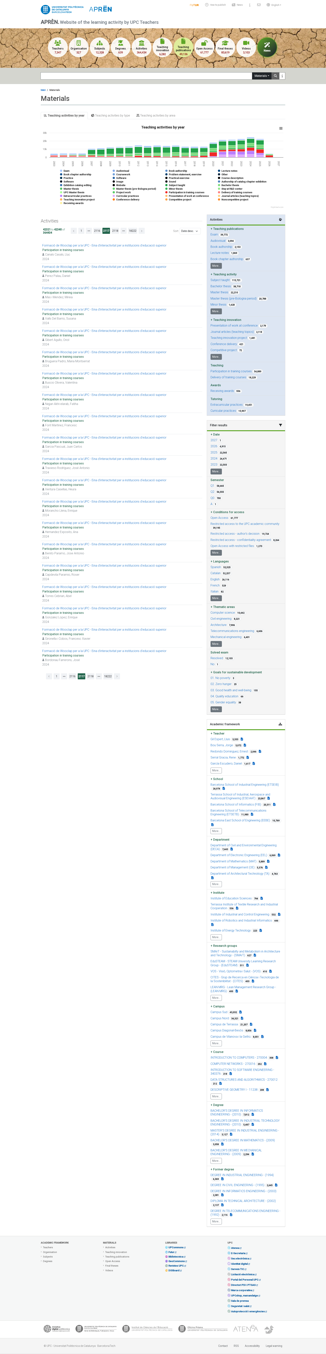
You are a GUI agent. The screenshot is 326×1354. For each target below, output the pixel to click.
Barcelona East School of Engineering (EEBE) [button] (240, 820)
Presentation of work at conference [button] (234, 325)
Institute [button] (217, 892)
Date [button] (215, 434)
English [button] (215, 579)
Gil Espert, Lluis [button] (220, 739)
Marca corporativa (241, 1290)
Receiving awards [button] (222, 391)
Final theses (111, 1265)
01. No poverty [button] (220, 678)
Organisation (50, 1252)
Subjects (48, 1256)
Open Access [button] (219, 518)
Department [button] (220, 839)
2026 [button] (214, 446)
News (240, 4)
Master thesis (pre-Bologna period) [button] (234, 298)
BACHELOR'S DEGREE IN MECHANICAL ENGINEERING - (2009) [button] (236, 1152)
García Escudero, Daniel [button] (226, 763)
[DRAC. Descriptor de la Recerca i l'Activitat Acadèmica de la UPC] (269, 1329)
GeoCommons (176, 1261)
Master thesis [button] (219, 292)
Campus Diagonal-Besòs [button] (227, 1030)
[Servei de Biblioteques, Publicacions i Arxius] (96, 1329)
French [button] (215, 585)
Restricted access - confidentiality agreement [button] (241, 540)
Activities (110, 1247)
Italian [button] (214, 591)
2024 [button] (214, 458)
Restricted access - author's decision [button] (235, 533)
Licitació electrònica (242, 1274)
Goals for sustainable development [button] (236, 672)
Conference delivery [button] (224, 344)
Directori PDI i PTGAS (243, 1285)
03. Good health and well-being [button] (231, 690)
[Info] (194, 5)
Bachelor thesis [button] (221, 286)
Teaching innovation (116, 1252)
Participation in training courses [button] (231, 371)
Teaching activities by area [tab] (157, 115)
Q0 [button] (212, 498)
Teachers (48, 1247)
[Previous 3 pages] (89, 231)
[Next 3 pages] (124, 231)
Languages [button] (220, 561)
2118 (115, 230)
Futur (171, 1252)
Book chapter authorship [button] (227, 259)
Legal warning (274, 1345)
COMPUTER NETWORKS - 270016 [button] (233, 1064)
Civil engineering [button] (221, 618)
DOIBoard (173, 1270)
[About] (250, 5)
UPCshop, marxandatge (244, 1295)
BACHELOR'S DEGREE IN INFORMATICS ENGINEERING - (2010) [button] (237, 1112)
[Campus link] (255, 955)
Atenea (235, 1248)
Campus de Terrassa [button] (224, 1024)
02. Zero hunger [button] (221, 684)
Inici (43, 90)
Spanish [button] (216, 567)
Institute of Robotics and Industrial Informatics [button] (241, 920)
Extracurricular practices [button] (227, 404)
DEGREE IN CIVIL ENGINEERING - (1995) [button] (237, 1185)
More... (216, 265)
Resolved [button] (217, 658)
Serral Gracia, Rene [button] (223, 757)
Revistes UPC (176, 1265)
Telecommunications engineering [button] (232, 631)
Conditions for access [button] (227, 512)
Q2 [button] (212, 492)
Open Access (112, 1261)
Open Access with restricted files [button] (232, 546)
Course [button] (217, 1052)
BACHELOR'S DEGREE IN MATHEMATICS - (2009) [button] (243, 1140)
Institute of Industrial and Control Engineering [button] (240, 914)
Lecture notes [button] (220, 253)
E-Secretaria (238, 1253)
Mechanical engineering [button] (226, 637)
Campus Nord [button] (220, 1018)
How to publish (218, 4)
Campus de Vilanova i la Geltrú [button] (231, 1036)
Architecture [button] (219, 625)
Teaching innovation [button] (226, 320)
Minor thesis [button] (218, 304)
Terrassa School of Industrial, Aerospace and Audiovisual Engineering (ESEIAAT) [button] (240, 796)
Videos (109, 1270)
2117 (106, 230)
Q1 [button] (212, 485)
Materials (260, 76)
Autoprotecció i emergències (248, 1311)
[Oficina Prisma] (203, 1329)
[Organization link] (224, 788)
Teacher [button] (218, 733)
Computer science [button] (223, 612)
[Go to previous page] (74, 231)
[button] (273, 5)
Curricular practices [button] (223, 410)
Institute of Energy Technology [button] (231, 930)
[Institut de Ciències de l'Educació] (147, 1329)
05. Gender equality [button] (223, 702)
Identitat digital (239, 1263)
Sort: (176, 230)
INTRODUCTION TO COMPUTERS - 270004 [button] (239, 1057)
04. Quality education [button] (224, 696)
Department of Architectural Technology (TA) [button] (240, 873)
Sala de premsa (240, 1300)
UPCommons (175, 1247)
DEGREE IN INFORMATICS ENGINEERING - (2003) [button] (243, 1191)
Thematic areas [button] (223, 607)
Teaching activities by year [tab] (66, 115)
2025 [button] (214, 452)
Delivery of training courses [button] (228, 377)
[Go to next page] (142, 231)
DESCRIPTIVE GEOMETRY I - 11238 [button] (234, 1089)
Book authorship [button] (221, 247)
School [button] (217, 779)
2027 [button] (214, 440)
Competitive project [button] (224, 350)
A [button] (211, 504)
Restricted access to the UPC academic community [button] (245, 524)
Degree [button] (217, 1105)
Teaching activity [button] (224, 274)
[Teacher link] (242, 739)
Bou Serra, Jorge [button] (222, 745)
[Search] (275, 76)
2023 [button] (214, 464)
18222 (132, 230)
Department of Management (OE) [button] (232, 867)
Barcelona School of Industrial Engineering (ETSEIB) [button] (245, 784)
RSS (236, 1345)
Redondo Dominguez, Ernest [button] (229, 751)
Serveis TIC (237, 1269)
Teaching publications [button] (227, 229)
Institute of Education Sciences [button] (231, 898)
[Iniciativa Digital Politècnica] (57, 1329)
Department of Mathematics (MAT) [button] (233, 861)
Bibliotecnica (175, 1256)
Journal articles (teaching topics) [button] (232, 332)
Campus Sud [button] (219, 1012)
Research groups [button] (224, 946)
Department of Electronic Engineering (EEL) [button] (239, 855)
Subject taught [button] (220, 280)
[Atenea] (245, 1329)
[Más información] (282, 76)
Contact (223, 1345)
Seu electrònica (240, 1258)
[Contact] (258, 5)
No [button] (213, 664)
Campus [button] (218, 1006)
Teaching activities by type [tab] (112, 115)
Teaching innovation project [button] (229, 338)
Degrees (47, 1261)
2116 (97, 230)
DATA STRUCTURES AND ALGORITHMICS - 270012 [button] (244, 1079)
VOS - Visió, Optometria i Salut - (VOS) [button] (236, 971)
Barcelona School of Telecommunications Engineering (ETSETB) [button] (238, 812)
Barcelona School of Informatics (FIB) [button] (236, 804)
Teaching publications (117, 1256)
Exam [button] (214, 234)
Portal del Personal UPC (244, 1279)
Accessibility (252, 1345)
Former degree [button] (222, 1169)
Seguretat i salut (240, 1306)
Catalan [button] (216, 573)
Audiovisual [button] (218, 241)
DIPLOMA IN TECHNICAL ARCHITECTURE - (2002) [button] (243, 1201)
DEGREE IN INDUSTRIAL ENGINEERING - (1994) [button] (242, 1175)
